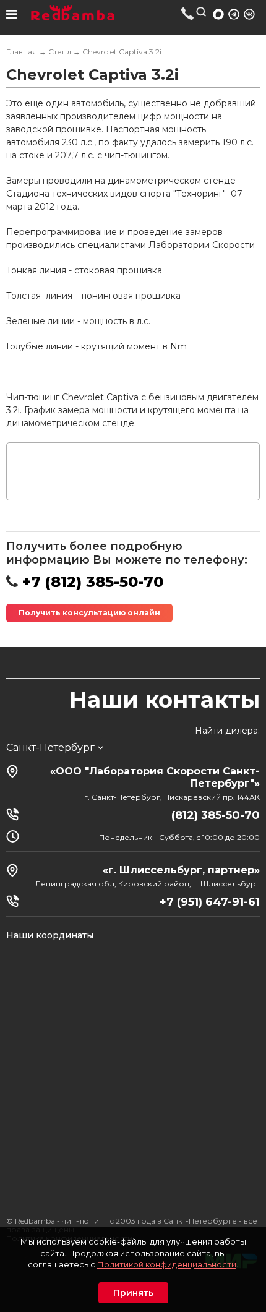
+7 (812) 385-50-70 (187, 13)
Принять (133, 1292)
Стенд (59, 51)
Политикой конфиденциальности (166, 1264)
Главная (21, 51)
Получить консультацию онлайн (89, 612)
